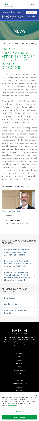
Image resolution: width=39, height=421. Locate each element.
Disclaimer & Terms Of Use (20, 383)
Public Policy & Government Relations (16, 311)
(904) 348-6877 (15, 220)
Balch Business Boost (19, 370)
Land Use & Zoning (12, 304)
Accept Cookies (19, 417)
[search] (23, 5)
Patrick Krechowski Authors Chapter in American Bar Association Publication (16, 252)
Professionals (19, 353)
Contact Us (19, 387)
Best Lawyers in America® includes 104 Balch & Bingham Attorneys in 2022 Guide (17, 263)
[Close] (36, 395)
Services (20, 360)
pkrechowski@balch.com (19, 224)
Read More (31, 12)
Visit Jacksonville (9, 93)
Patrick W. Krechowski (12, 211)
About (19, 377)
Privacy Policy (19, 380)
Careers (19, 373)
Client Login (19, 390)
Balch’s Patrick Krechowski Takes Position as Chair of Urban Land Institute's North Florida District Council (17, 276)
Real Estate (9, 298)
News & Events (19, 363)
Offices (19, 367)
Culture (19, 356)
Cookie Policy (12, 405)
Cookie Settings (20, 411)
